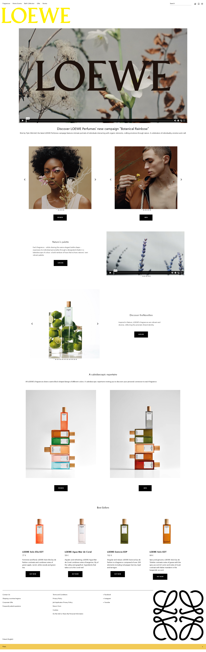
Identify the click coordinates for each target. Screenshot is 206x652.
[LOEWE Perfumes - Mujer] (60, 177)
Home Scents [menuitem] (17, 3)
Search (172, 3)
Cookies (55, 610)
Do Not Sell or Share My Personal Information (68, 614)
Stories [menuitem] (45, 3)
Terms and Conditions (60, 594)
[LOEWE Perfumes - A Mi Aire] (65, 323)
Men (146, 217)
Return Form (57, 606)
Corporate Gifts (8, 602)
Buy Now (33, 574)
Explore (60, 263)
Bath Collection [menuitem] (29, 3)
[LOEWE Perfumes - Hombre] (146, 177)
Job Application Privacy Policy (62, 602)
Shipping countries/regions (12, 598)
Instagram (107, 598)
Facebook (107, 594)
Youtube (107, 602)
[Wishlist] (198, 4)
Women (60, 217)
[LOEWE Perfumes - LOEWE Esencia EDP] (124, 530)
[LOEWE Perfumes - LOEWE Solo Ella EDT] (39, 530)
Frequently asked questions (12, 606)
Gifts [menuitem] (38, 3)
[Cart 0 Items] (202, 4)
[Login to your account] (195, 4)
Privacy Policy (57, 598)
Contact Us (6, 594)
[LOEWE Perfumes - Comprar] (82, 530)
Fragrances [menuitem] (6, 3)
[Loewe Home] (36, 15)
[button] (26, 179)
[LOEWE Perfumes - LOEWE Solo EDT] (167, 530)
